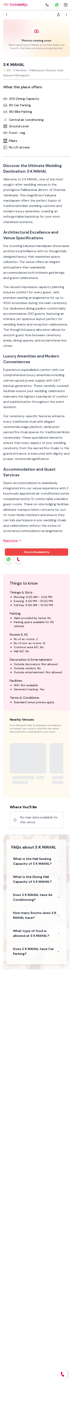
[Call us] (47, 5)
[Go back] (6, 14)
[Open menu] (66, 5)
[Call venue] (62, 1374)
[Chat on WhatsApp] (57, 5)
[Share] (58, 14)
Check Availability (36, 552)
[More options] (66, 14)
